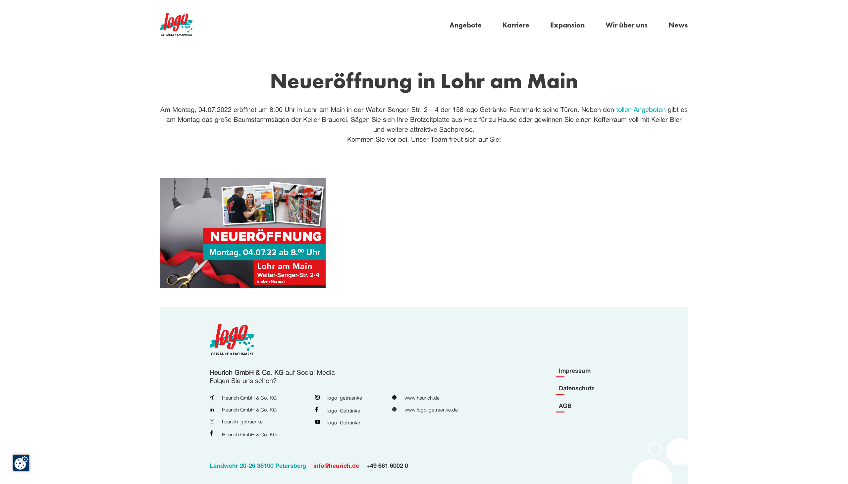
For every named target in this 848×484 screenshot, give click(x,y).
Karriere (516, 25)
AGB (565, 405)
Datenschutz (576, 388)
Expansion (567, 25)
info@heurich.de (336, 465)
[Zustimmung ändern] (21, 463)
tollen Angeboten (641, 109)
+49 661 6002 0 (387, 465)
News (678, 25)
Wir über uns (627, 25)
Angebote (466, 25)
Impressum (575, 370)
